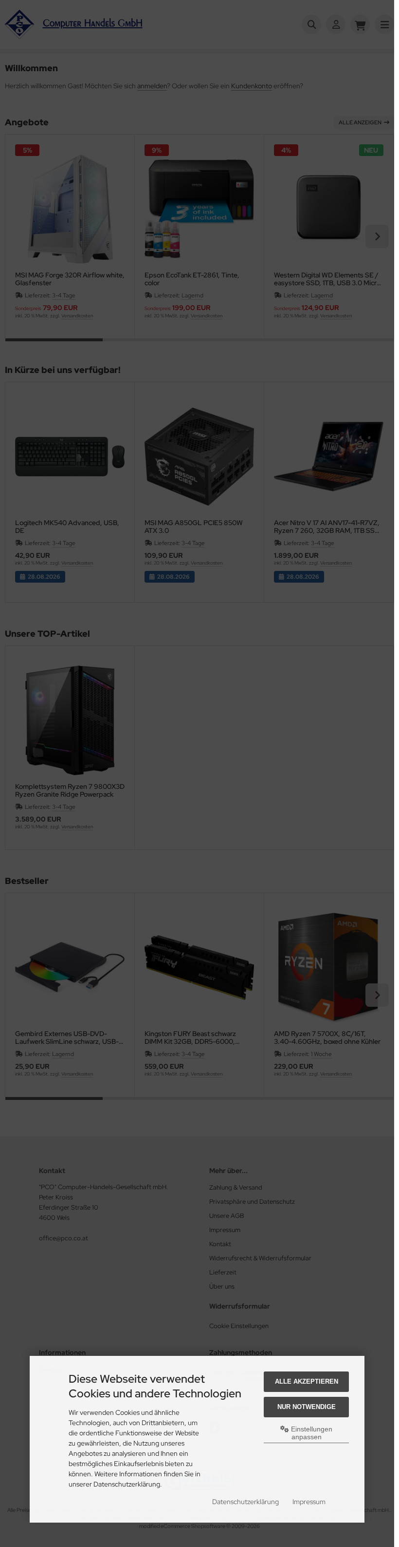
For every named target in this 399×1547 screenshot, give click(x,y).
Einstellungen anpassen (310, 1433)
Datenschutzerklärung (245, 1501)
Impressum (309, 1501)
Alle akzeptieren (306, 1381)
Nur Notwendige (306, 1406)
